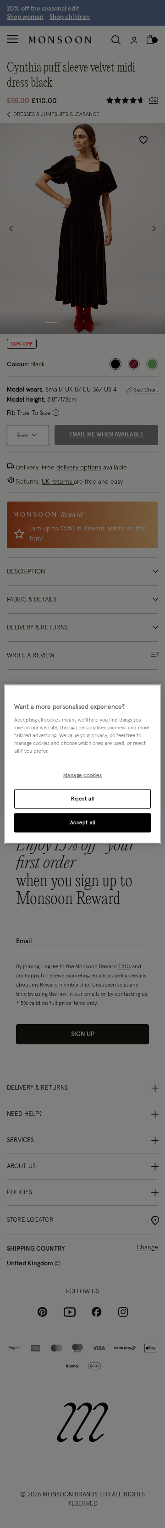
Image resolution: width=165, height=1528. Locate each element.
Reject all (82, 798)
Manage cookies (82, 775)
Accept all (82, 822)
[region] (82, 764)
